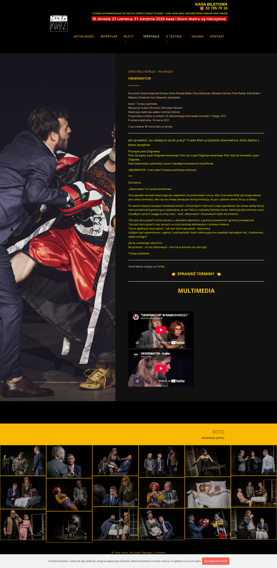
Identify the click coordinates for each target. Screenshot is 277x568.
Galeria (198, 36)
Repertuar (109, 36)
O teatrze (174, 36)
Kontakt (217, 36)
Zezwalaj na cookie (215, 561)
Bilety (128, 36)
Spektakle (151, 36)
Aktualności (83, 36)
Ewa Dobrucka (202, 93)
